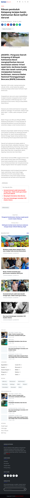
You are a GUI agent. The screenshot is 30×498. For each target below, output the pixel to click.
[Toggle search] (25, 2)
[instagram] (20, 2)
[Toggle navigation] (28, 2)
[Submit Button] (24, 489)
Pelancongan (11, 339)
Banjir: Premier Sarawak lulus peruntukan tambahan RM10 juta (13, 272)
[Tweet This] (5, 24)
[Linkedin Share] (11, 24)
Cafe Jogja (4, 428)
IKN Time (3, 433)
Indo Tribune (4, 430)
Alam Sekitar (11, 332)
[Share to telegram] (20, 24)
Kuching (20, 347)
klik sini (8, 453)
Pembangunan (12, 354)
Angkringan (4, 426)
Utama (19, 332)
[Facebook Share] (2, 24)
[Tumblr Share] (14, 24)
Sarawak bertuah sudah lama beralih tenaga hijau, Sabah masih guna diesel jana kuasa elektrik (15, 191)
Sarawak (16, 332)
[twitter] (11, 476)
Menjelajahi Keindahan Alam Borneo (14, 196)
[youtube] (14, 476)
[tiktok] (16, 476)
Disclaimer (6, 463)
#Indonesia (5, 207)
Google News (7, 465)
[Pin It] (8, 24)
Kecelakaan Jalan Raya (13, 347)
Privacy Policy (7, 467)
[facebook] (17, 2)
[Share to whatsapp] (17, 24)
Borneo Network (19, 496)
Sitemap (6, 461)
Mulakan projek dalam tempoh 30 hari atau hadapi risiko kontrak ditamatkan (14, 250)
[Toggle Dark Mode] (23, 2)
